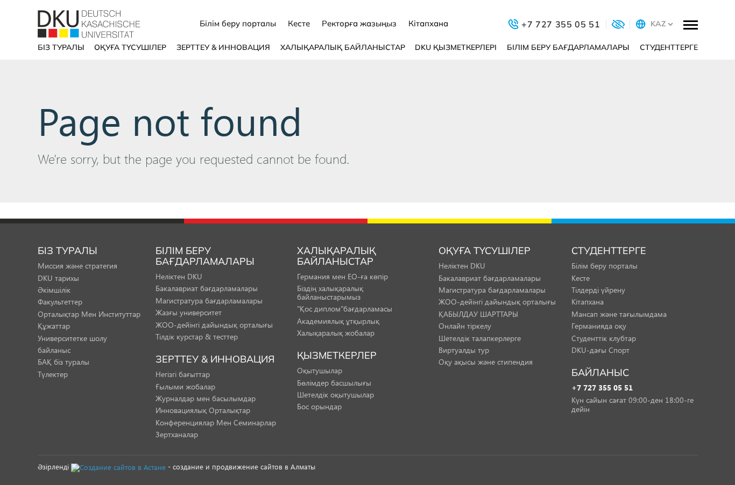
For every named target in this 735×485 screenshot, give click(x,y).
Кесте (299, 23)
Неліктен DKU (179, 276)
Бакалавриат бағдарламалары (207, 288)
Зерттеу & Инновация (223, 47)
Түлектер (53, 374)
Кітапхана (428, 23)
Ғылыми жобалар (185, 386)
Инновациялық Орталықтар (203, 410)
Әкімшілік (54, 290)
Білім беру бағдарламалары (568, 47)
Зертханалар (177, 434)
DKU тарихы (58, 278)
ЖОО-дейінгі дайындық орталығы (214, 325)
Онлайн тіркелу (465, 326)
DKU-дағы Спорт (600, 350)
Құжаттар (54, 326)
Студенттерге (669, 47)
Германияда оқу (598, 326)
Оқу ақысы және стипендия (486, 362)
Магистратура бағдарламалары (209, 300)
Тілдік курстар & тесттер (197, 336)
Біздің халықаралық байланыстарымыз (330, 292)
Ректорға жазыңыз (359, 23)
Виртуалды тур (464, 350)
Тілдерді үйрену (598, 290)
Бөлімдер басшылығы (334, 383)
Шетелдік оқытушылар (335, 394)
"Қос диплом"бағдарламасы (344, 308)
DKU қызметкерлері (456, 47)
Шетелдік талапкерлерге (480, 338)
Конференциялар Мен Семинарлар (216, 422)
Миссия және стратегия (77, 265)
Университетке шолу (72, 338)
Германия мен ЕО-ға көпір (342, 276)
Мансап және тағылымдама (619, 314)
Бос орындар (319, 406)
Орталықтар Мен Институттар (89, 314)
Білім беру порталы (238, 23)
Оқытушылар (319, 370)
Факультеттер (60, 301)
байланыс (54, 350)
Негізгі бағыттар (183, 374)
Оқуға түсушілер (130, 47)
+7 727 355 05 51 (602, 388)
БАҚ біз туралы (63, 362)
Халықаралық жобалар (335, 333)
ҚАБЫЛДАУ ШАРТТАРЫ (478, 314)
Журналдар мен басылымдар (206, 398)
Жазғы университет (189, 312)
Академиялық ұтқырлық (338, 321)
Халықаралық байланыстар (342, 47)
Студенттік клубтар (603, 338)
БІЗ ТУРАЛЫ (61, 47)
